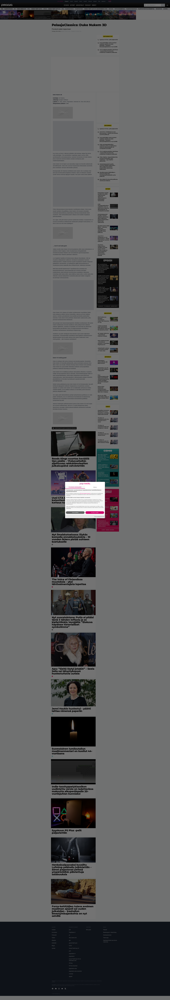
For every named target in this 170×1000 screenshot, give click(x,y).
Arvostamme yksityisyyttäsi (75, 487)
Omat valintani (75, 512)
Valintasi (95, 487)
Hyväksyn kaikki (94, 512)
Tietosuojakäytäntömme (99, 516)
